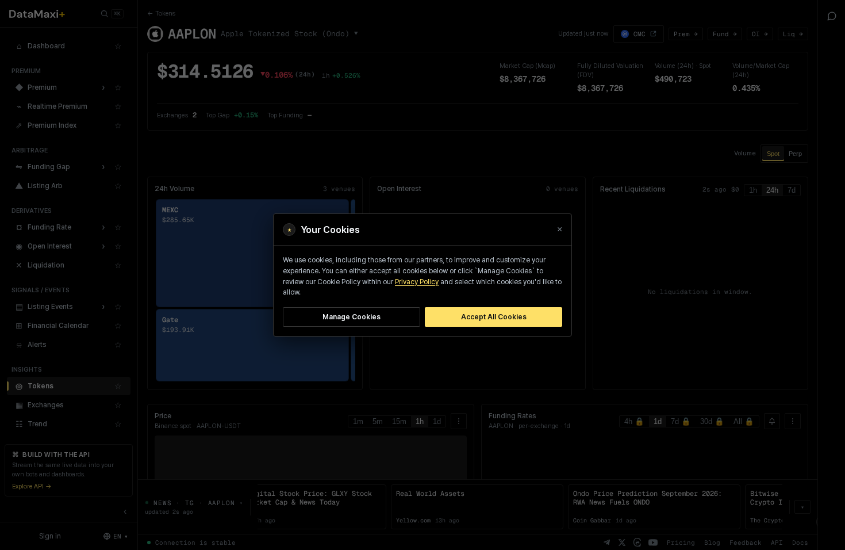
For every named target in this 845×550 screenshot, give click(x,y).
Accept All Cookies (494, 316)
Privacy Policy (417, 282)
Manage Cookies (351, 316)
